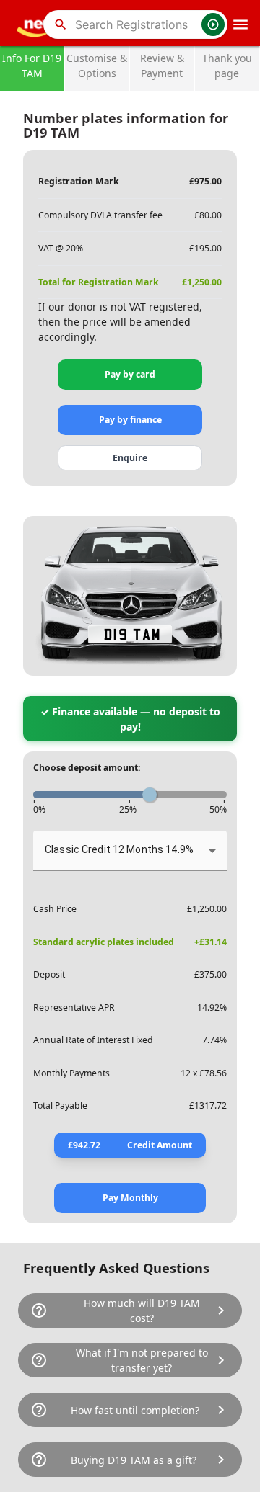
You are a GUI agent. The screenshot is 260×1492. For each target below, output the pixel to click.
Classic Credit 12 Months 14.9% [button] (119, 849)
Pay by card (130, 374)
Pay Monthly (130, 1198)
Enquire (130, 458)
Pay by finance (130, 420)
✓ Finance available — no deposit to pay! (130, 719)
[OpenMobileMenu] (241, 24)
